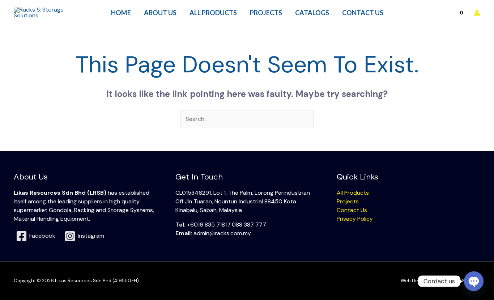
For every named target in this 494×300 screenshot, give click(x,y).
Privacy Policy (355, 219)
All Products (353, 193)
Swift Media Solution (457, 281)
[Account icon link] (477, 12)
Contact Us (352, 210)
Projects (348, 201)
